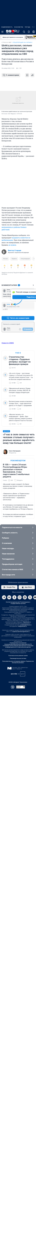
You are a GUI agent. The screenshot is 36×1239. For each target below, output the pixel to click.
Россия (5, 258)
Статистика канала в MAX (12, 569)
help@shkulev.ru (22, 626)
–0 (32, 313)
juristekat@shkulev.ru (26, 625)
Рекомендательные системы (18, 658)
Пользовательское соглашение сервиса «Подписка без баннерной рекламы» (18, 662)
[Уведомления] (28, 32)
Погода (27, 27)
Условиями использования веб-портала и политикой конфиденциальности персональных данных (18, 646)
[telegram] (4, 597)
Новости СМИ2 (8, 343)
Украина (14, 258)
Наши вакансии (8, 554)
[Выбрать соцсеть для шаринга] (32, 75)
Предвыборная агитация (12, 564)
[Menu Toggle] (2, 32)
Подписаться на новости (12, 527)
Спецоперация (25, 258)
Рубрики (5, 538)
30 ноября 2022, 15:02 (8, 68)
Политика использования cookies (18, 655)
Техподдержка (8, 559)
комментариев (12, 75)
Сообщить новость (10, 533)
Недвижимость (7, 27)
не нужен (12, 245)
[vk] (9, 597)
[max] (25, 597)
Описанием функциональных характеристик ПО (18, 644)
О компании (7, 543)
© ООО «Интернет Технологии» (18, 682)
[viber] (20, 597)
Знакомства (18, 27)
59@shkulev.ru (27, 622)
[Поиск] (24, 32)
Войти (8, 330)
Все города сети (8, 575)
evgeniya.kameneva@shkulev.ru (21, 631)
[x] (30, 597)
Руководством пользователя (18, 643)
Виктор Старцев (14, 250)
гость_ (8, 304)
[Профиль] (33, 32)
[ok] (14, 597)
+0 (26, 313)
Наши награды (8, 548)
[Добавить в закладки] (27, 75)
